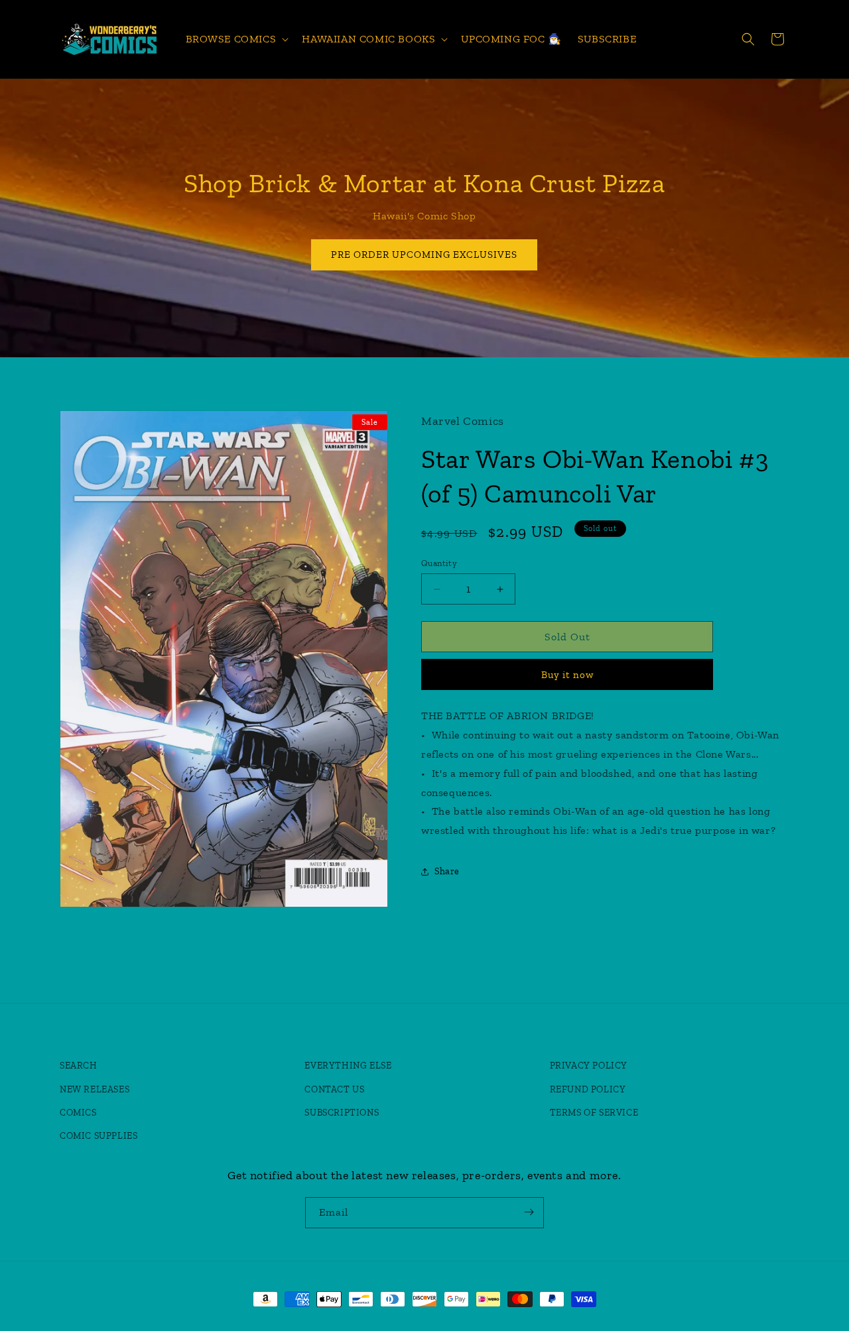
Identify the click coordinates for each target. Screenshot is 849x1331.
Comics (78, 1112)
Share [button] (447, 871)
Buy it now (567, 675)
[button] (236, 39)
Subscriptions (341, 1112)
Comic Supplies (98, 1135)
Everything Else (347, 1066)
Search (79, 1066)
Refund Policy (588, 1089)
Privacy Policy (588, 1066)
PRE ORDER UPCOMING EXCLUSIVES (425, 254)
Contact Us (334, 1089)
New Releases (94, 1089)
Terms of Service (594, 1112)
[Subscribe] (528, 1212)
